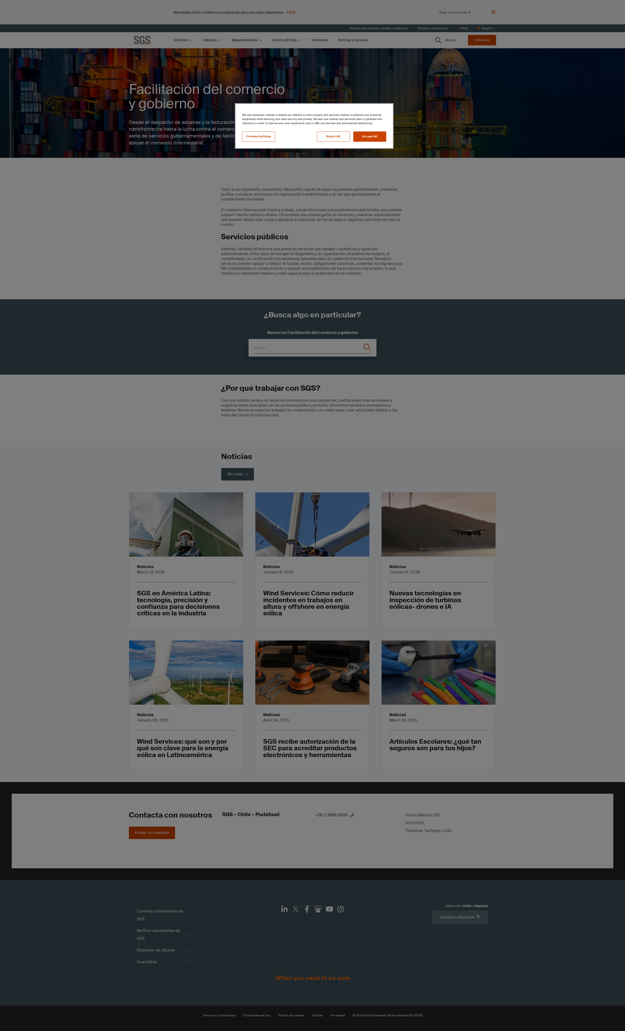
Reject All (333, 136)
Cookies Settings (258, 136)
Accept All (369, 136)
